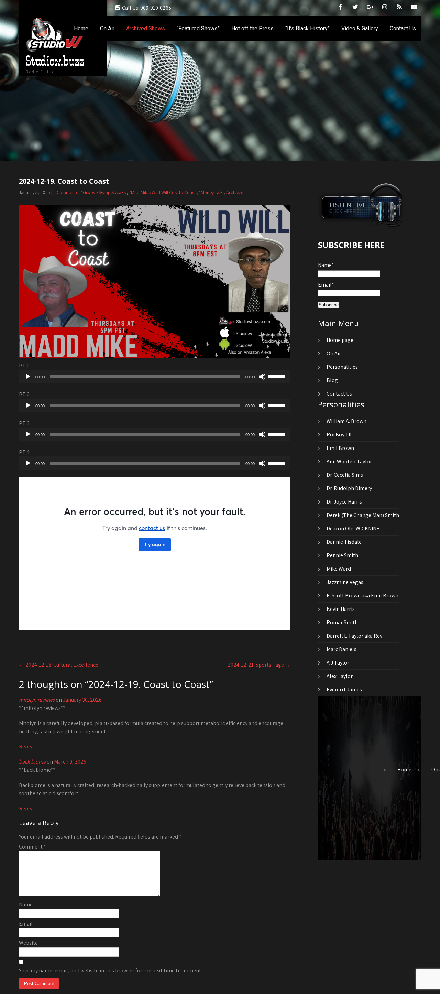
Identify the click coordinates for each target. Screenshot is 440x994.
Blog (332, 380)
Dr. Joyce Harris (344, 501)
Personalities (342, 366)
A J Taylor (338, 662)
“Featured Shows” (198, 28)
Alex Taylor (340, 676)
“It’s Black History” (307, 28)
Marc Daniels (341, 649)
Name (26, 904)
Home (81, 28)
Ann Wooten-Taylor (349, 461)
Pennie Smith (342, 555)
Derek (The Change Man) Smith (363, 515)
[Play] (27, 376)
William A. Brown (346, 421)
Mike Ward (339, 568)
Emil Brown (340, 448)
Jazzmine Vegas (345, 582)
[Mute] (262, 376)
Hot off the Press (252, 28)
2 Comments (65, 192)
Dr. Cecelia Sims (345, 474)
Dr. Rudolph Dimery (349, 488)
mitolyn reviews (37, 699)
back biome (32, 761)
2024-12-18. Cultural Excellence (58, 664)
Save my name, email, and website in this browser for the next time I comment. (110, 970)
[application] (154, 376)
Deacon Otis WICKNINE (353, 528)
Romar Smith (342, 622)
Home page (340, 340)
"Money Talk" (211, 192)
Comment (32, 846)
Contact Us (403, 28)
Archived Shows (145, 28)
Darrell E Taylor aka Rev (354, 635)
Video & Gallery (359, 28)
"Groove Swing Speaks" (104, 192)
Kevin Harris (341, 609)
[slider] (277, 376)
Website (28, 943)
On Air (107, 28)
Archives (234, 192)
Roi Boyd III (340, 434)
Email (26, 923)
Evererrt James (344, 689)
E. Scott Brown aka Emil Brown (362, 595)
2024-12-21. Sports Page (259, 664)
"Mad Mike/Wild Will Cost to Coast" (163, 192)
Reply (25, 746)
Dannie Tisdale (344, 541)
